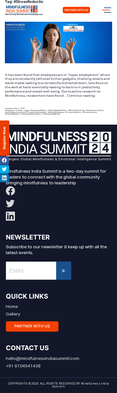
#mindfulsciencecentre (37, 112)
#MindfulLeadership (76, 110)
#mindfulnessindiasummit (15, 112)
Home (12, 306)
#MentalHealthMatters (57, 110)
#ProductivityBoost (73, 112)
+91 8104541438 (23, 366)
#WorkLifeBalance (12, 114)
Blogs (20, 110)
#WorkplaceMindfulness (31, 114)
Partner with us (76, 10)
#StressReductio (90, 112)
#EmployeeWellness (39, 110)
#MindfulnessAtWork (94, 110)
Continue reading (81, 95)
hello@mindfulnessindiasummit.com (42, 358)
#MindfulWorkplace (56, 112)
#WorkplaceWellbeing (51, 114)
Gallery (13, 314)
